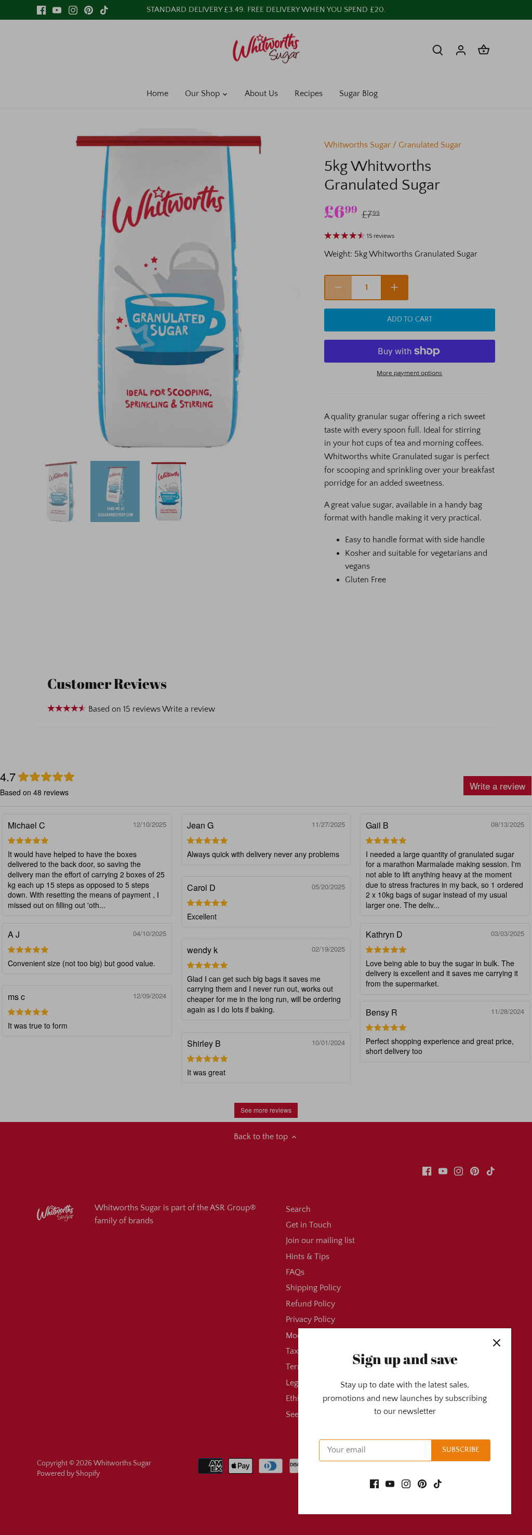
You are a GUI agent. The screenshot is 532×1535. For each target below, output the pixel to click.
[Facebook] (374, 1483)
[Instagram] (406, 1483)
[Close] (496, 1342)
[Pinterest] (422, 1483)
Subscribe (460, 1450)
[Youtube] (389, 1483)
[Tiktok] (437, 1483)
